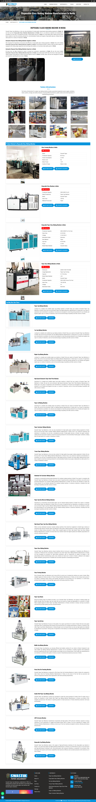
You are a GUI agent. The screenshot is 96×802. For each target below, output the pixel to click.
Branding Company (86, 800)
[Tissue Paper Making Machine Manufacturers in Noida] (19, 461)
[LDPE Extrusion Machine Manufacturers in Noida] (19, 728)
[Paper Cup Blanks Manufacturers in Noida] (19, 606)
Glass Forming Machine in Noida (49, 147)
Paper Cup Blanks (38, 597)
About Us (36, 778)
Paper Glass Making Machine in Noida (51, 263)
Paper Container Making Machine (42, 427)
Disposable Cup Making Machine (42, 742)
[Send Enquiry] (2, 797)
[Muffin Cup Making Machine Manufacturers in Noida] (19, 655)
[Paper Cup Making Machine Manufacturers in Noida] (19, 315)
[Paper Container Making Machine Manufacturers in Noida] (19, 437)
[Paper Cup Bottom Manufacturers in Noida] (19, 631)
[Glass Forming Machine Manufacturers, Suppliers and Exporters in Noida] (23, 162)
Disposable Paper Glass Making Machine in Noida (54, 225)
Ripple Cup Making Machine (41, 354)
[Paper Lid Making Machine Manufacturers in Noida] (19, 412)
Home (45, 4)
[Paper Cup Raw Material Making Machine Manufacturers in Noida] (19, 509)
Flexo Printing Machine (40, 572)
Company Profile (53, 4)
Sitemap (36, 789)
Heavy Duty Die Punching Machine (42, 669)
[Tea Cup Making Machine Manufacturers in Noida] (19, 340)
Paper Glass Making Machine (41, 548)
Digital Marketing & (78, 800)
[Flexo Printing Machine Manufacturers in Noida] (19, 582)
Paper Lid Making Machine (40, 403)
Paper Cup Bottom (38, 621)
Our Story (78, 4)
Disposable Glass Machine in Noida (50, 186)
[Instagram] (94, 1)
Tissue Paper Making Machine (41, 451)
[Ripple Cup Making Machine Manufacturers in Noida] (19, 364)
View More (51, 317)
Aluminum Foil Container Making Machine (44, 475)
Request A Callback (62, 168)
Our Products (63, 4)
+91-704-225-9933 (6, 1)
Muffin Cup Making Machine (41, 645)
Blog (35, 781)
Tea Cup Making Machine (40, 330)
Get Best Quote (48, 168)
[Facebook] (91, 1)
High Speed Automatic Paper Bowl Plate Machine (46, 378)
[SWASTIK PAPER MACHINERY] (11, 4)
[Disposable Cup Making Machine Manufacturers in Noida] (19, 752)
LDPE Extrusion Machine (40, 718)
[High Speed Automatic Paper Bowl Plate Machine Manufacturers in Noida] (19, 388)
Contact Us (86, 4)
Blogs (72, 4)
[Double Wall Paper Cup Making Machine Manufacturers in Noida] (19, 703)
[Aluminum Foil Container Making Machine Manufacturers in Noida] (19, 485)
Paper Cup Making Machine (41, 306)
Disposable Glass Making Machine (57, 778)
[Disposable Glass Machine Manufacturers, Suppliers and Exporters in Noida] (23, 201)
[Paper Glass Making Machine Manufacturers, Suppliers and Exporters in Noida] (23, 278)
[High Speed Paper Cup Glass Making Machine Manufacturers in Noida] (19, 534)
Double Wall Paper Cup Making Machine (44, 693)
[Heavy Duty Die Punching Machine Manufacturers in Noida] (19, 679)
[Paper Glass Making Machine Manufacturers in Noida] (19, 558)
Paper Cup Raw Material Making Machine (44, 500)
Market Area (37, 791)
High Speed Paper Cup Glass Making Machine (45, 524)
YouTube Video (46, 150)
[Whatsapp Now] (2, 793)
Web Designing (71, 800)
